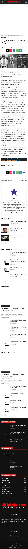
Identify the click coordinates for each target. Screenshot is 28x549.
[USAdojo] (2, 47)
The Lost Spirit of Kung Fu (16, 267)
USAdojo (6, 47)
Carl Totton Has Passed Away (16, 236)
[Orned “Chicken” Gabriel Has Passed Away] (5, 336)
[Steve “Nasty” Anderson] (5, 402)
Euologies (5, 286)
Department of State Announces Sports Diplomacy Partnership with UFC (18, 261)
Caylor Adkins (8, 165)
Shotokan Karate (15, 165)
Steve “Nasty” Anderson (15, 400)
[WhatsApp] (17, 50)
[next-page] (5, 243)
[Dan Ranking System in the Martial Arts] (5, 461)
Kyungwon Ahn (23, 180)
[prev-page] (2, 243)
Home (2, 35)
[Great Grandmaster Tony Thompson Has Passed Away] (5, 329)
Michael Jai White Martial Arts (17, 452)
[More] (23, 50)
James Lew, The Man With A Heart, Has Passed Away (13, 309)
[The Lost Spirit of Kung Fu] (5, 269)
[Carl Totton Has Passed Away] (5, 238)
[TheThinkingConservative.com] (14, 505)
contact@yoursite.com (12, 526)
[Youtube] (16, 212)
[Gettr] (10, 50)
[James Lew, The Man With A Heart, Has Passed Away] (5, 223)
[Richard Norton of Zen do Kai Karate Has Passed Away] (5, 343)
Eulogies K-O (4, 232)
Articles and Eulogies (4, 225)
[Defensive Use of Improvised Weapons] (5, 468)
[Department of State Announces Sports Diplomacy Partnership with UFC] (5, 262)
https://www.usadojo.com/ (14, 200)
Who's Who (7, 35)
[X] (7, 50)
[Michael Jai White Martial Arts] (5, 454)
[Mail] (14, 536)
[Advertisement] (14, 19)
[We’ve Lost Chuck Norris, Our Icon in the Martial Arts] (5, 231)
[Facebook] (14, 50)
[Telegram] (20, 50)
